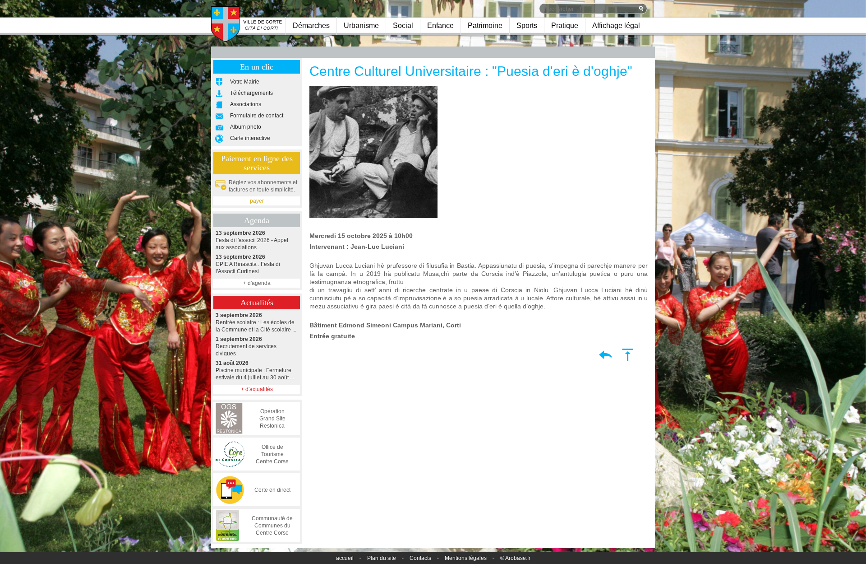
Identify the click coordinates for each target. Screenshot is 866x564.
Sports (526, 25)
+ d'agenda (257, 283)
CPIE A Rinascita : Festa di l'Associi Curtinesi (248, 264)
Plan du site (381, 558)
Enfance (440, 25)
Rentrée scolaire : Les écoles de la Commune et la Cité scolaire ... (256, 322)
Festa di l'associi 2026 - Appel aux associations (252, 240)
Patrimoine (485, 25)
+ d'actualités (257, 389)
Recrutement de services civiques (246, 346)
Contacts (420, 558)
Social (403, 25)
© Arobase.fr (515, 558)
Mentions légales (466, 558)
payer (257, 201)
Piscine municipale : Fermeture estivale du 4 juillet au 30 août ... (255, 370)
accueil (345, 558)
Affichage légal (616, 25)
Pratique (564, 25)
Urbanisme (361, 25)
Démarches (311, 25)
